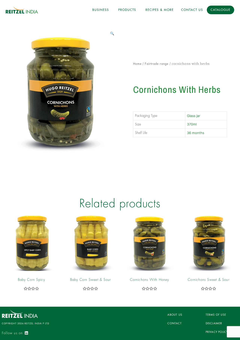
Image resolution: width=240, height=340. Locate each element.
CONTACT (174, 323)
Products (127, 9)
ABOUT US (174, 314)
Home (137, 63)
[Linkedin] (26, 333)
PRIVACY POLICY (217, 332)
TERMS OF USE (216, 314)
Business (100, 9)
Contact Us (192, 9)
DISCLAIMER (214, 323)
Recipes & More (160, 9)
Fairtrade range (156, 63)
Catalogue (220, 9)
